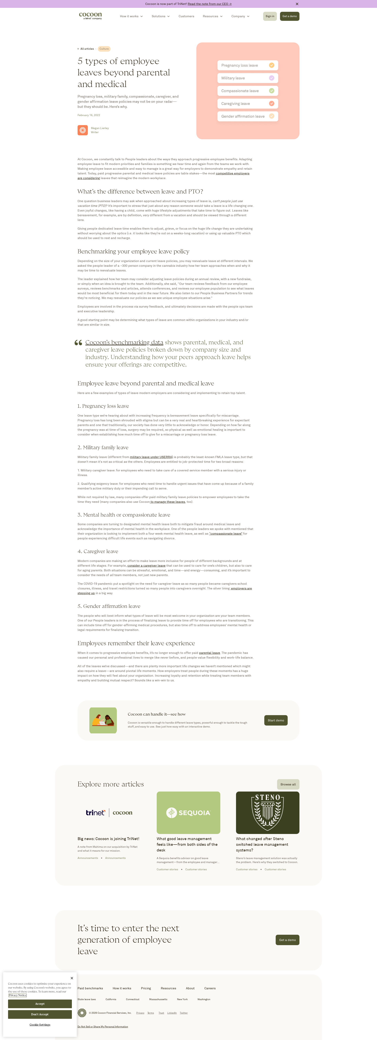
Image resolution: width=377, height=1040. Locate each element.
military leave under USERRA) (151, 457)
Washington (204, 999)
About (190, 988)
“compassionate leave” (225, 533)
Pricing (146, 988)
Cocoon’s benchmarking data (124, 342)
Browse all (288, 784)
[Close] (72, 978)
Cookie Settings (40, 1025)
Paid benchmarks (90, 988)
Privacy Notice (17, 995)
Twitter (184, 1012)
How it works (122, 988)
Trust (161, 1012)
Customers (186, 16)
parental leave (209, 653)
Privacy (140, 1012)
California (111, 999)
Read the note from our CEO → (210, 4)
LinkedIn (172, 1012)
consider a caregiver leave (146, 565)
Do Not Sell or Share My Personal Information (103, 1026)
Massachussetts (158, 999)
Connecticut (132, 999)
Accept (40, 1003)
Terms (150, 1012)
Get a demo (290, 16)
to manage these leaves (167, 502)
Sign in (270, 16)
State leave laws (87, 999)
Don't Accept (40, 1014)
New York (182, 999)
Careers (210, 988)
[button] (131, 16)
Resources (168, 988)
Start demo (276, 720)
